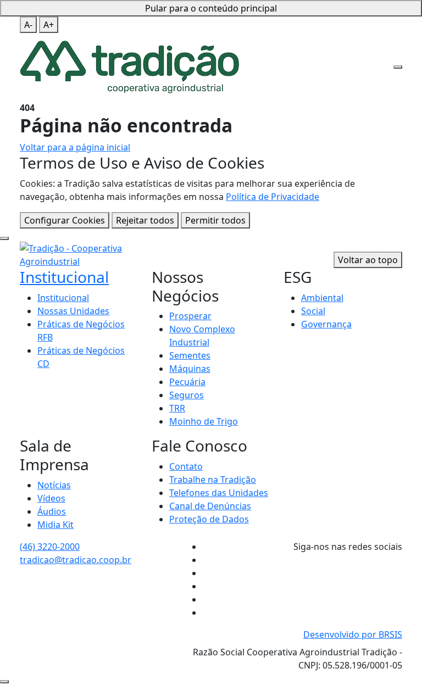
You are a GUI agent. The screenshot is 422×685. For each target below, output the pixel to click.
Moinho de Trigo (203, 421)
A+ (48, 25)
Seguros (186, 395)
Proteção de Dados (209, 519)
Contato (186, 466)
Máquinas (189, 369)
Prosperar (190, 316)
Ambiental (322, 298)
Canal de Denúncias (210, 506)
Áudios (51, 511)
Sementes (189, 355)
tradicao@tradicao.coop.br (75, 560)
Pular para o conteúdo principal (211, 8)
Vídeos (51, 498)
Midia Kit (55, 525)
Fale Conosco (268, 19)
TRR (177, 408)
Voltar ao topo (368, 260)
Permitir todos (215, 220)
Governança (326, 324)
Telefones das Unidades (218, 493)
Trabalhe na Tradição (212, 480)
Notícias (54, 485)
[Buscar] (377, 36)
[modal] (4, 238)
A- (28, 25)
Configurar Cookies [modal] (64, 220)
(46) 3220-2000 (50, 547)
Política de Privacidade (272, 197)
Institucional (64, 276)
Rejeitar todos (145, 220)
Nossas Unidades (73, 311)
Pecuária (187, 382)
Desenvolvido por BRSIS (352, 634)
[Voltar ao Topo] (4, 681)
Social (313, 311)
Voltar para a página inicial (75, 147)
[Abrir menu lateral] (397, 67)
